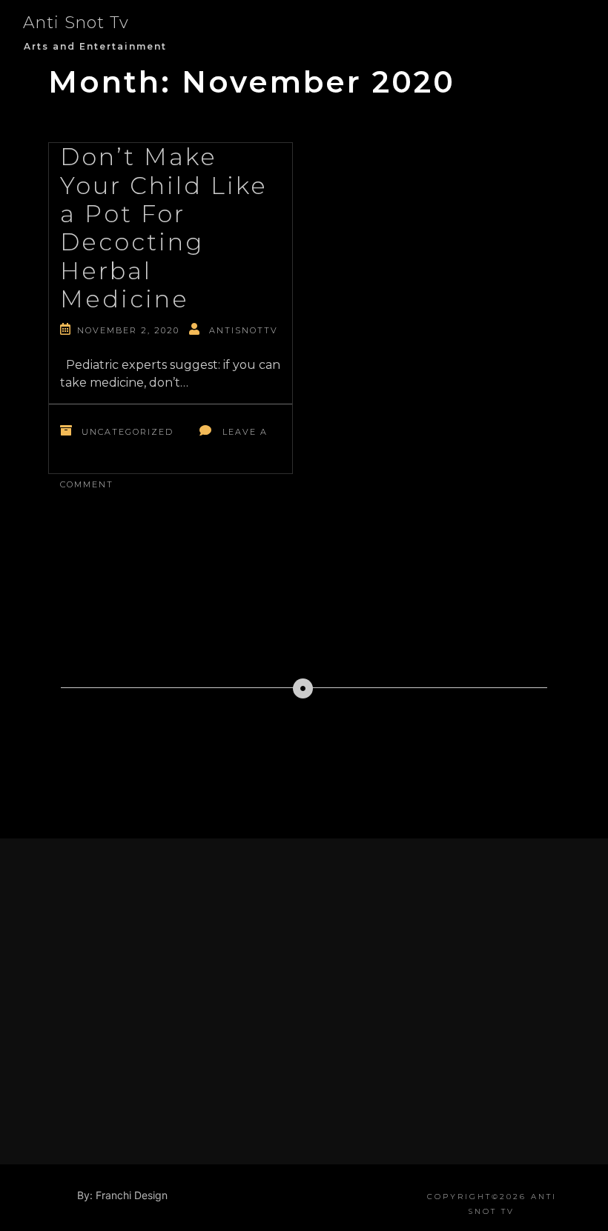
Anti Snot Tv (76, 23)
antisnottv (243, 330)
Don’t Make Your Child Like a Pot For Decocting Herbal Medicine (164, 227)
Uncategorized (128, 432)
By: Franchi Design (122, 1195)
